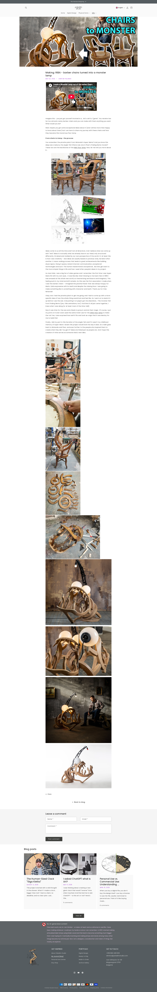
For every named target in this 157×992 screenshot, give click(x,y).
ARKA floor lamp (96, 313)
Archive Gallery (84, 963)
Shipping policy (94, 987)
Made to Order (84, 959)
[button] (26, 8)
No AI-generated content (57, 924)
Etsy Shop (54, 963)
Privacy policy (74, 987)
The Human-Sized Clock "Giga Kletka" (40, 880)
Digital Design (83, 953)
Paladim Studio (54, 988)
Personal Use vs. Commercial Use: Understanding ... (109, 881)
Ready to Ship (83, 956)
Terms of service (84, 987)
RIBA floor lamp (80, 148)
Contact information (106, 987)
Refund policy (64, 987)
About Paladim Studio (58, 953)
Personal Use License (58, 959)
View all (78, 916)
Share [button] (50, 794)
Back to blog (79, 802)
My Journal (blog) (57, 956)
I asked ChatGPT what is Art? (77, 880)
